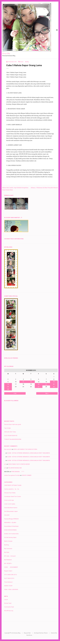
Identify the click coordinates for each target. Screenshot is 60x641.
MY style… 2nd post (10, 556)
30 (8, 389)
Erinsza (21, 61)
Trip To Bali (7, 428)
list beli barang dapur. (10, 537)
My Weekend (8, 559)
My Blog (27, 61)
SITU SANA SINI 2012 (10, 574)
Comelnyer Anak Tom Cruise (12, 496)
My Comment (8, 548)
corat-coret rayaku (9, 504)
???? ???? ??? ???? (23, 154)
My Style (6, 552)
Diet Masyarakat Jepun (11, 511)
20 (38, 384)
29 (54, 386)
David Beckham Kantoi (10, 507)
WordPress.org (8, 610)
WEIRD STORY (8, 586)
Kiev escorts (7, 449)
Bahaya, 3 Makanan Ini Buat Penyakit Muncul (44, 187)
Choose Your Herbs (9, 493)
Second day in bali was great (12, 424)
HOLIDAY (7, 515)
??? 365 (16, 158)
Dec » (47, 393)
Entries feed (7, 603)
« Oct (15, 393)
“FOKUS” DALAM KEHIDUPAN (12, 439)
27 (38, 386)
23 (8, 386)
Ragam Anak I (8, 571)
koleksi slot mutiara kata (11, 533)
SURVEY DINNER (26, 475)
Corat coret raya (9, 500)
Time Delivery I (8, 582)
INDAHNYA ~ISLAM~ (10, 522)
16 (8, 384)
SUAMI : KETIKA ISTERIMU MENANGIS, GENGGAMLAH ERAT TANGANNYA (28, 453)
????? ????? (34, 172)
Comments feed (9, 607)
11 (23, 381)
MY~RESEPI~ (8, 563)
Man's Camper (8, 541)
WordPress (29, 635)
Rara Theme (44, 633)
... (4, 453)
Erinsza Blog (6, 53)
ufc (5, 464)
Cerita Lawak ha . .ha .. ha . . (12, 489)
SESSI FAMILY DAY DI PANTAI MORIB (19, 464)
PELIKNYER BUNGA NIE (15, 468)
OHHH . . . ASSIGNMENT (11, 567)
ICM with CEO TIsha (10, 432)
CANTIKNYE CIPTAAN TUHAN (12, 485)
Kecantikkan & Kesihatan (11, 526)
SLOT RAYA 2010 (9, 578)
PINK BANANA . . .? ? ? (17, 471)
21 (46, 384)
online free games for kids (12, 475)
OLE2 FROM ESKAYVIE (10, 435)
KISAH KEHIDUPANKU (10, 530)
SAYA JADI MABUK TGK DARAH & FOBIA (25, 449)
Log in (6, 599)
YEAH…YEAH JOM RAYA (11, 589)
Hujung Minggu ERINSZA (11, 519)
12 (31, 381)
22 (54, 384)
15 (54, 381)
